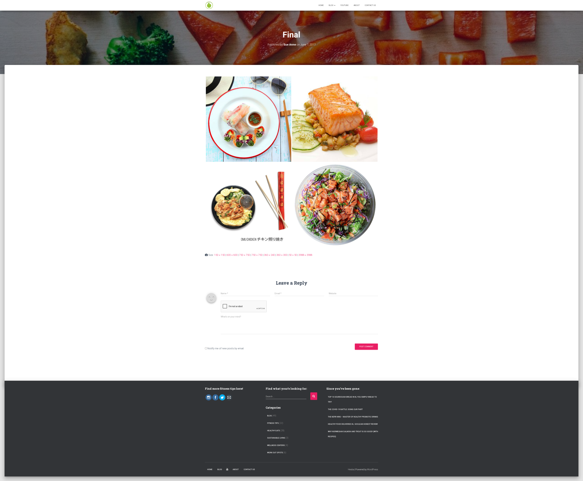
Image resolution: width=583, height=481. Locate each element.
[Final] (291, 161)
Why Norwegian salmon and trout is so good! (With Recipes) (353, 434)
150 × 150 (219, 254)
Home (321, 5)
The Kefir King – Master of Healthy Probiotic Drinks (353, 417)
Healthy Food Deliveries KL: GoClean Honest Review (353, 424)
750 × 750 (244, 254)
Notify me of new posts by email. (226, 348)
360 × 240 (269, 254)
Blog (331, 5)
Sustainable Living (276, 438)
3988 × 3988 (305, 254)
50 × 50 (293, 254)
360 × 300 (281, 254)
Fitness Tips (273, 423)
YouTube (344, 5)
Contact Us (370, 5)
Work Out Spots (275, 453)
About (357, 5)
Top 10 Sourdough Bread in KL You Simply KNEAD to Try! (352, 399)
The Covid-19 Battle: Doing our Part (345, 409)
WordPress (372, 469)
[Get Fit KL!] (209, 5)
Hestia (351, 469)
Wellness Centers (276, 445)
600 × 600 (232, 254)
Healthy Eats (273, 431)
